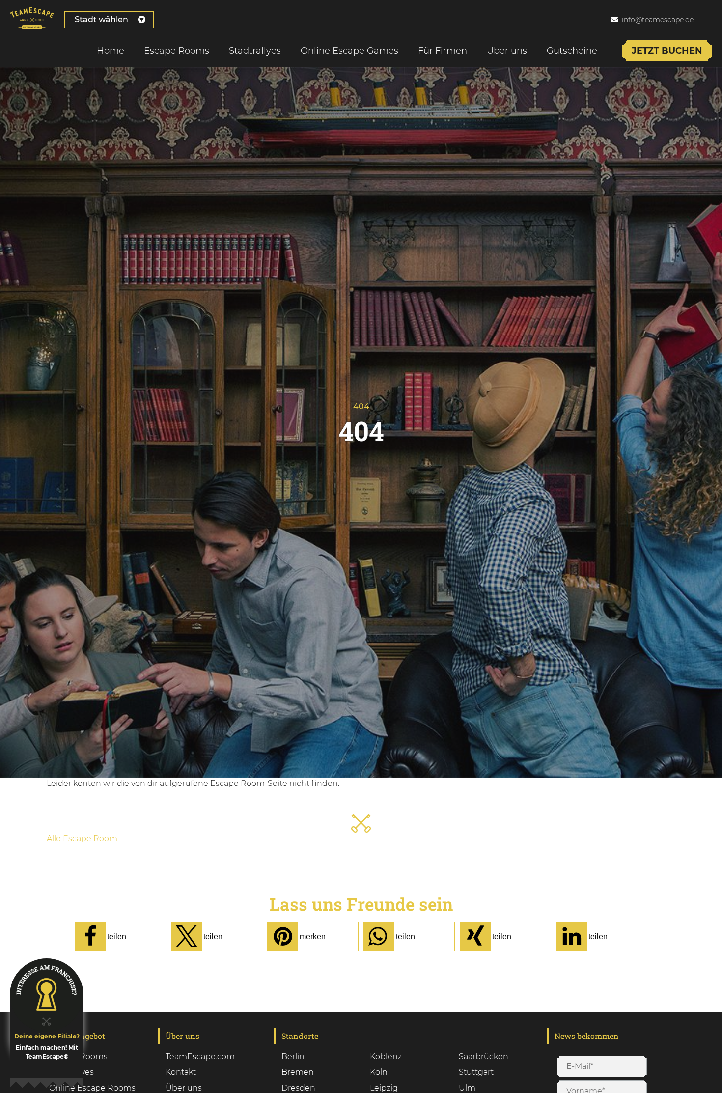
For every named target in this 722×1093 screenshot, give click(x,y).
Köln (379, 1072)
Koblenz (386, 1056)
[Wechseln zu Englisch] (712, 19)
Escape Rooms (176, 50)
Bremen (297, 1072)
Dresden (298, 1088)
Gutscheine (572, 50)
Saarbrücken (483, 1056)
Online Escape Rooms (92, 1088)
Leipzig (384, 1088)
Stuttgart (476, 1072)
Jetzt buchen (667, 50)
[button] (120, 936)
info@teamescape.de (658, 19)
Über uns (507, 50)
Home (110, 50)
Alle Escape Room (82, 838)
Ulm (467, 1088)
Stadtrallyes (255, 50)
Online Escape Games (349, 50)
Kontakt (181, 1072)
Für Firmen (442, 50)
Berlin (293, 1056)
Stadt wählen (101, 19)
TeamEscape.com (200, 1056)
